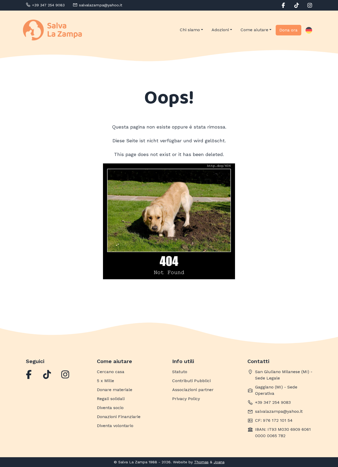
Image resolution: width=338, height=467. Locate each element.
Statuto (179, 371)
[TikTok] (47, 374)
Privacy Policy (186, 398)
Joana (219, 462)
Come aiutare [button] (254, 29)
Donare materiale (114, 389)
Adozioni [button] (220, 29)
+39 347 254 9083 (273, 402)
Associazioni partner (193, 389)
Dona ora (288, 30)
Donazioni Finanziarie (118, 416)
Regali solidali (111, 398)
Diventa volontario (115, 425)
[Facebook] (29, 374)
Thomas (201, 462)
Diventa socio (110, 407)
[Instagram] (65, 374)
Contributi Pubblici (191, 380)
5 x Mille (105, 380)
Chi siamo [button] (190, 29)
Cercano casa (110, 371)
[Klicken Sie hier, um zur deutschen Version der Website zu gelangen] (308, 30)
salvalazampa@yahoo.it (279, 411)
